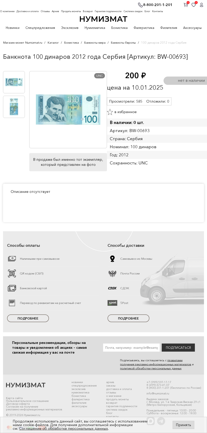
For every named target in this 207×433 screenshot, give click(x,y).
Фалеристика (144, 28)
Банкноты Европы (123, 42)
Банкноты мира (95, 42)
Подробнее (28, 318)
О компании (7, 11)
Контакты (157, 11)
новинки (77, 382)
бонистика (79, 396)
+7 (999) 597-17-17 (159, 382)
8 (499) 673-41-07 (158, 385)
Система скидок (133, 11)
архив (110, 382)
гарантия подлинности (121, 406)
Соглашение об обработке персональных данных (63, 428)
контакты (112, 416)
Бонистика (119, 28)
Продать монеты (71, 11)
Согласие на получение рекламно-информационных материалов (34, 408)
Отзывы (45, 11)
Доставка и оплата (28, 11)
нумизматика (80, 392)
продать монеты (117, 399)
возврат (111, 403)
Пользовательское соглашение (27, 401)
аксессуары (79, 406)
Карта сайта (14, 398)
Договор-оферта (18, 404)
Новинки (12, 28)
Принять (183, 425)
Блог (147, 11)
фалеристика (81, 399)
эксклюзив (79, 389)
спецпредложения (84, 385)
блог (109, 413)
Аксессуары (192, 28)
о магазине (113, 396)
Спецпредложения (40, 28)
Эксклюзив (69, 28)
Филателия (168, 28)
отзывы (111, 392)
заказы (110, 385)
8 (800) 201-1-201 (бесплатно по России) (174, 388)
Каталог (53, 42)
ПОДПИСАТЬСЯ (178, 348)
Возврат (88, 11)
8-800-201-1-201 (157, 5)
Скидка (12, 65)
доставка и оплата (119, 389)
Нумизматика (94, 28)
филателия (79, 403)
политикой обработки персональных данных (151, 368)
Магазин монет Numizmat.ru (22, 42)
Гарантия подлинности (108, 11)
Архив (55, 11)
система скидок (117, 409)
